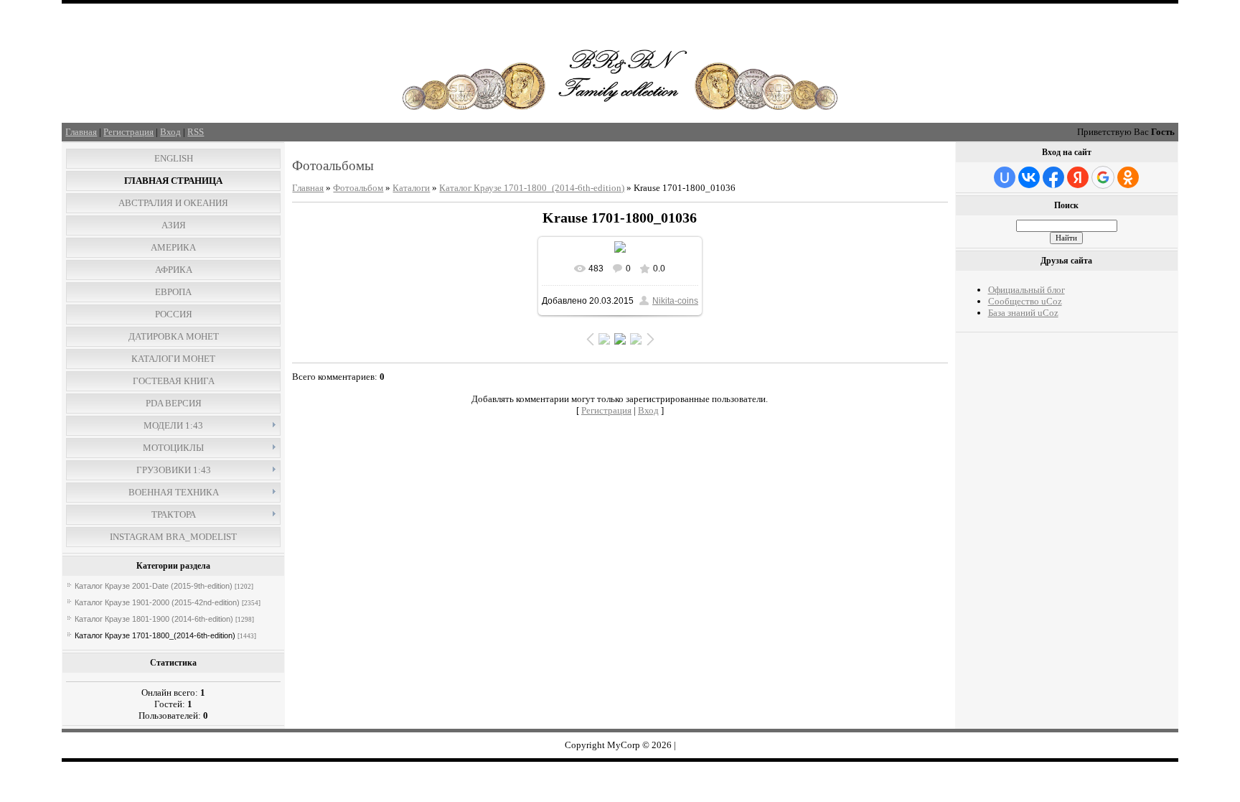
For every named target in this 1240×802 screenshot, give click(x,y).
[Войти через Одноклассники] (1128, 177)
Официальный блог (1026, 289)
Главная (81, 131)
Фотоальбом (358, 187)
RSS (195, 131)
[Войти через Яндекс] (1078, 177)
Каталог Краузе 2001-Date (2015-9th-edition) (153, 586)
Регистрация (128, 131)
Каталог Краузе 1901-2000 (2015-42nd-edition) (157, 602)
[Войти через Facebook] (1053, 177)
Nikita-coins (675, 301)
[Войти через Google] (1102, 177)
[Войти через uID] (1004, 177)
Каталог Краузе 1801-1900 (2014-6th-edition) (154, 619)
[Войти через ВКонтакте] (1029, 177)
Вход (170, 131)
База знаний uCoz (1023, 312)
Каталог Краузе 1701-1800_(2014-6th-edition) (155, 635)
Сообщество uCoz (1025, 301)
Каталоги (411, 187)
